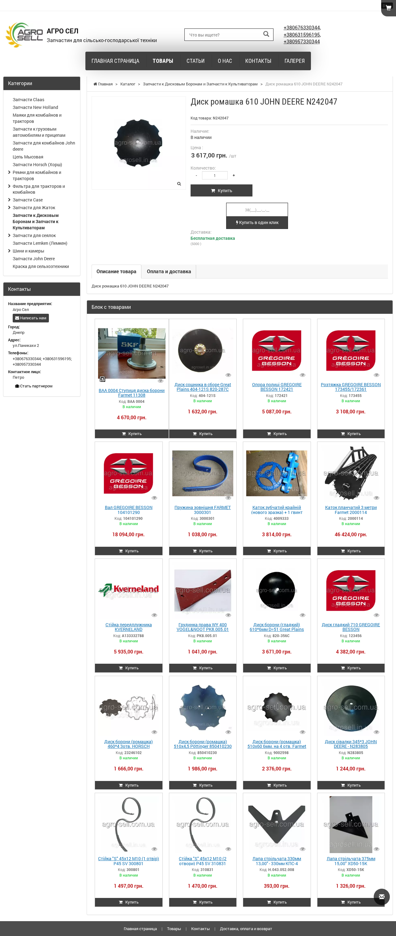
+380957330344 (302, 41)
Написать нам (32, 318)
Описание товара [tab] (116, 271)
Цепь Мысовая (28, 157)
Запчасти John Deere (34, 258)
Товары (163, 61)
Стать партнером (36, 386)
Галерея (295, 61)
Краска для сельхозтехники (41, 266)
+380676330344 (302, 27)
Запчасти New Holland (35, 107)
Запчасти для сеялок (34, 235)
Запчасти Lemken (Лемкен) (40, 243)
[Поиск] (266, 34)
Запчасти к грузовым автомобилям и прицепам (39, 132)
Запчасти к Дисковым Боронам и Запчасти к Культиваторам (36, 221)
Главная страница (115, 61)
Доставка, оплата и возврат (246, 928)
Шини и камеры (28, 251)
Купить (223, 190)
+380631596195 (302, 34)
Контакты (258, 61)
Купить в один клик (258, 222)
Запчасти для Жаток (34, 207)
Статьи (195, 61)
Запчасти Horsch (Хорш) (37, 164)
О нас (225, 61)
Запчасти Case (28, 200)
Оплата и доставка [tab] (169, 271)
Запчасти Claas (28, 99)
